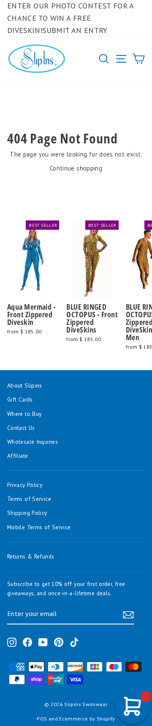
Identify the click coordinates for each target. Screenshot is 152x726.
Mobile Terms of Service (39, 527)
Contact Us (21, 428)
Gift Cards (20, 399)
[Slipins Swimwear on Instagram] (11, 642)
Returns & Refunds (30, 556)
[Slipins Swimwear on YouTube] (43, 642)
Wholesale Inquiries (32, 442)
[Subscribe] (128, 614)
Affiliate (17, 455)
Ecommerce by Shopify (87, 718)
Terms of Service (29, 499)
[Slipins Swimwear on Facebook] (27, 642)
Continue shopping (76, 168)
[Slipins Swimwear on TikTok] (74, 642)
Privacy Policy (24, 485)
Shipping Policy (27, 513)
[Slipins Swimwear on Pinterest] (58, 642)
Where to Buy (24, 414)
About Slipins (24, 385)
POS (42, 718)
